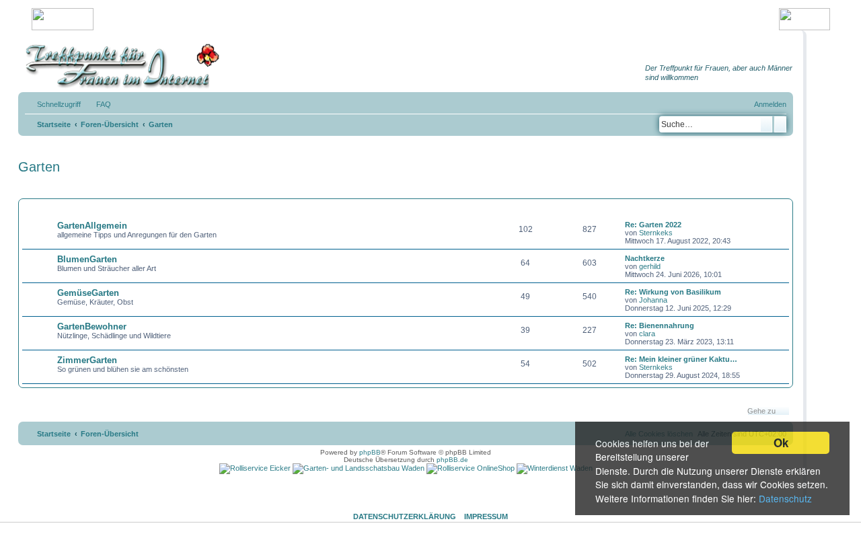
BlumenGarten (87, 259)
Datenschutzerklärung (404, 516)
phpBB (370, 452)
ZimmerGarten (87, 360)
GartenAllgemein (92, 226)
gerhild (650, 266)
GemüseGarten (88, 293)
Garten (39, 166)
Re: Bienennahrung (659, 325)
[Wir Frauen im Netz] (119, 66)
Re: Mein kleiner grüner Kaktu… (681, 359)
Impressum (486, 516)
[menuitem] (97, 104)
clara (647, 334)
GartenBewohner (91, 326)
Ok (781, 442)
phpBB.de (452, 459)
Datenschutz (785, 498)
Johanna (653, 300)
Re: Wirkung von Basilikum (673, 292)
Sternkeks (656, 233)
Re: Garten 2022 (653, 225)
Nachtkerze (645, 258)
